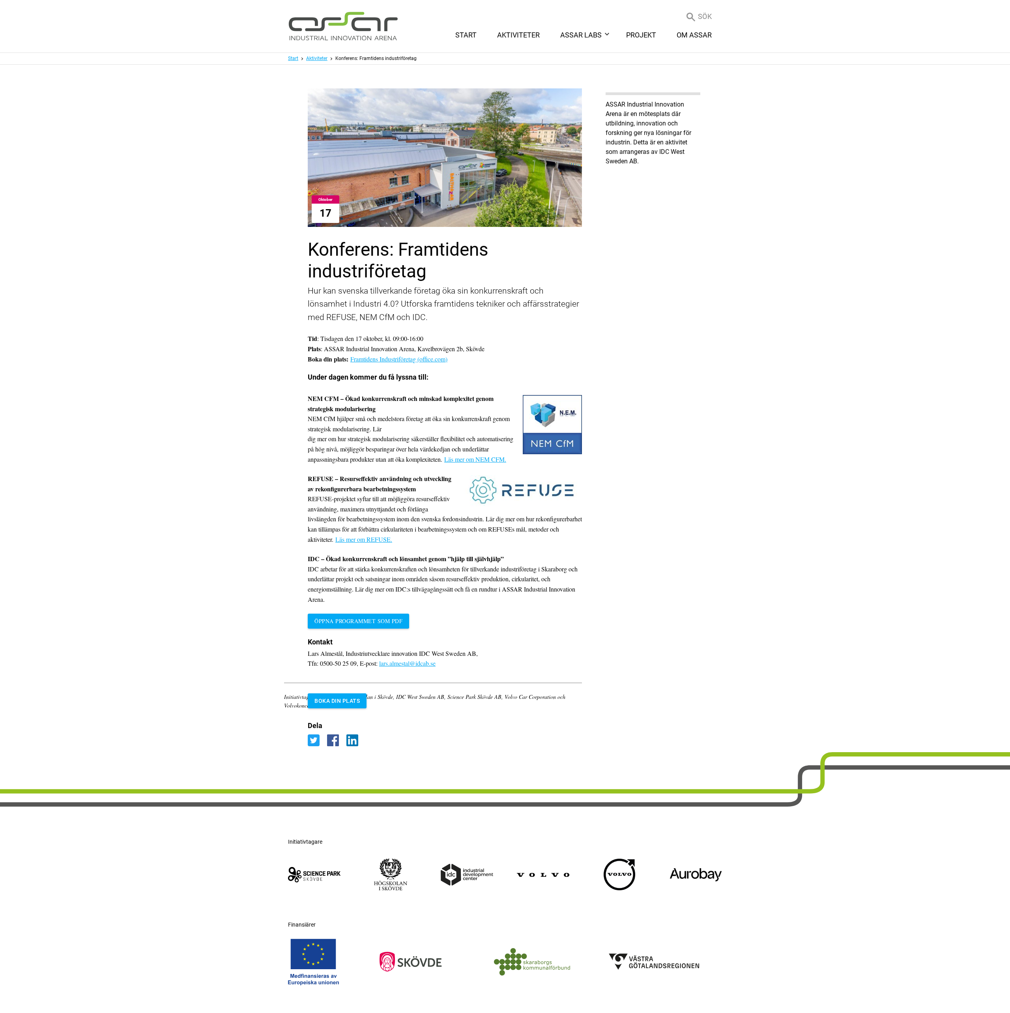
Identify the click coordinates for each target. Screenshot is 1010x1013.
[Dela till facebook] (336, 740)
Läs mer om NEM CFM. (475, 459)
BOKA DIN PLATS (337, 701)
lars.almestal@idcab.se (407, 663)
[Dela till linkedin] (355, 740)
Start (293, 58)
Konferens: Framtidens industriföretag (376, 58)
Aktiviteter (316, 58)
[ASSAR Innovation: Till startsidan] (343, 26)
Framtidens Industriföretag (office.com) (398, 359)
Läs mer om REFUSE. (363, 539)
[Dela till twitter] (317, 740)
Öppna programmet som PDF (358, 621)
